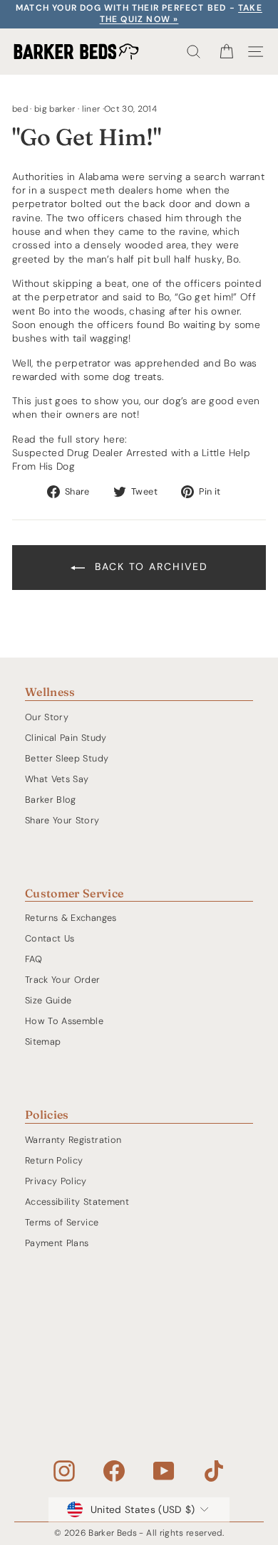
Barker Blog (50, 799)
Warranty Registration (73, 1140)
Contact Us (49, 938)
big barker (54, 109)
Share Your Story (62, 820)
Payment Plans (57, 1243)
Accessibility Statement (77, 1202)
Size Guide (48, 1000)
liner (91, 109)
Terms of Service (62, 1222)
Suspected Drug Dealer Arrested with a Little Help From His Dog (131, 459)
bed (20, 109)
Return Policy (54, 1160)
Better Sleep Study (66, 758)
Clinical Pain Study (66, 738)
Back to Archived (149, 566)
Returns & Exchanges (71, 918)
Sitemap (43, 1041)
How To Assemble (64, 1021)
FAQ (33, 959)
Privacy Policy (56, 1181)
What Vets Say (57, 779)
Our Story (46, 717)
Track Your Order (63, 980)
